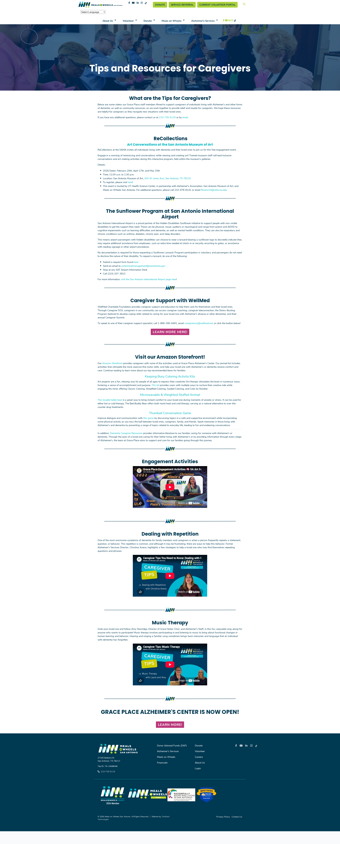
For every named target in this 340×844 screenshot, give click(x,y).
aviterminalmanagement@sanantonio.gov (143, 265)
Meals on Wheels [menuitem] (169, 21)
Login (198, 768)
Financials (162, 762)
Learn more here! (170, 332)
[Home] (100, 4)
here (130, 182)
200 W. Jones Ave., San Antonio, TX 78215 (167, 178)
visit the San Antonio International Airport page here (148, 279)
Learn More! (170, 724)
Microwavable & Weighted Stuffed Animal (170, 394)
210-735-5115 (167, 117)
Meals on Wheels (166, 756)
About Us (200, 762)
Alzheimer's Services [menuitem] (201, 21)
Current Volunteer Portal (217, 4)
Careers (199, 756)
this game (148, 418)
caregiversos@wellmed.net (198, 323)
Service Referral (182, 4)
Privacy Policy (223, 816)
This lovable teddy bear (110, 399)
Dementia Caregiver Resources (126, 433)
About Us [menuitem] (105, 21)
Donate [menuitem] (145, 21)
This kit (155, 385)
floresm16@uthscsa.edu (214, 189)
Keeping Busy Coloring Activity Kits (170, 376)
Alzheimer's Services (168, 751)
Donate (160, 4)
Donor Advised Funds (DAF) (172, 745)
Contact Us (237, 816)
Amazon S (107, 363)
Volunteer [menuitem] (126, 21)
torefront (117, 363)
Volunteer (200, 751)
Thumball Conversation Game (170, 413)
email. (185, 117)
